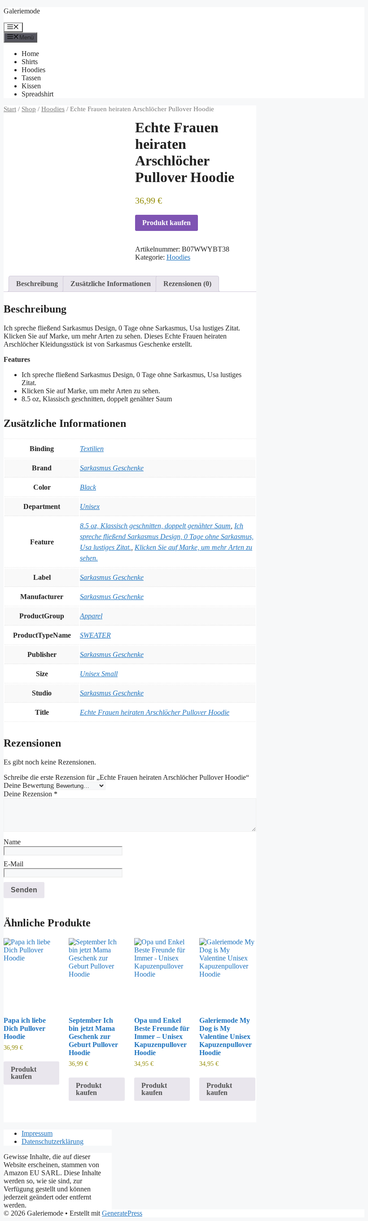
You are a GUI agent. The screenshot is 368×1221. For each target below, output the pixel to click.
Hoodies (33, 70)
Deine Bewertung (29, 785)
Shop (29, 109)
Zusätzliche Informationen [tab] (110, 283)
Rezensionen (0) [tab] (187, 283)
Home (30, 53)
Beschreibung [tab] (37, 283)
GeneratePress (122, 1213)
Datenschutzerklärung (52, 1141)
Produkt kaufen (166, 222)
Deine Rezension (30, 794)
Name (12, 842)
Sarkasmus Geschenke (112, 468)
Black (88, 487)
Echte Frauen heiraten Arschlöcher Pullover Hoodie (154, 712)
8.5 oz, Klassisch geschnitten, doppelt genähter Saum (155, 526)
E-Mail (13, 864)
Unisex (90, 506)
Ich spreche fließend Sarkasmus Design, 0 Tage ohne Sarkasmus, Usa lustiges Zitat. (167, 536)
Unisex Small (99, 674)
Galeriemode (22, 11)
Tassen (31, 78)
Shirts (30, 61)
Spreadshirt (37, 94)
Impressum (37, 1133)
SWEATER (95, 635)
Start (10, 109)
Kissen (31, 86)
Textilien (92, 448)
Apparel (91, 616)
